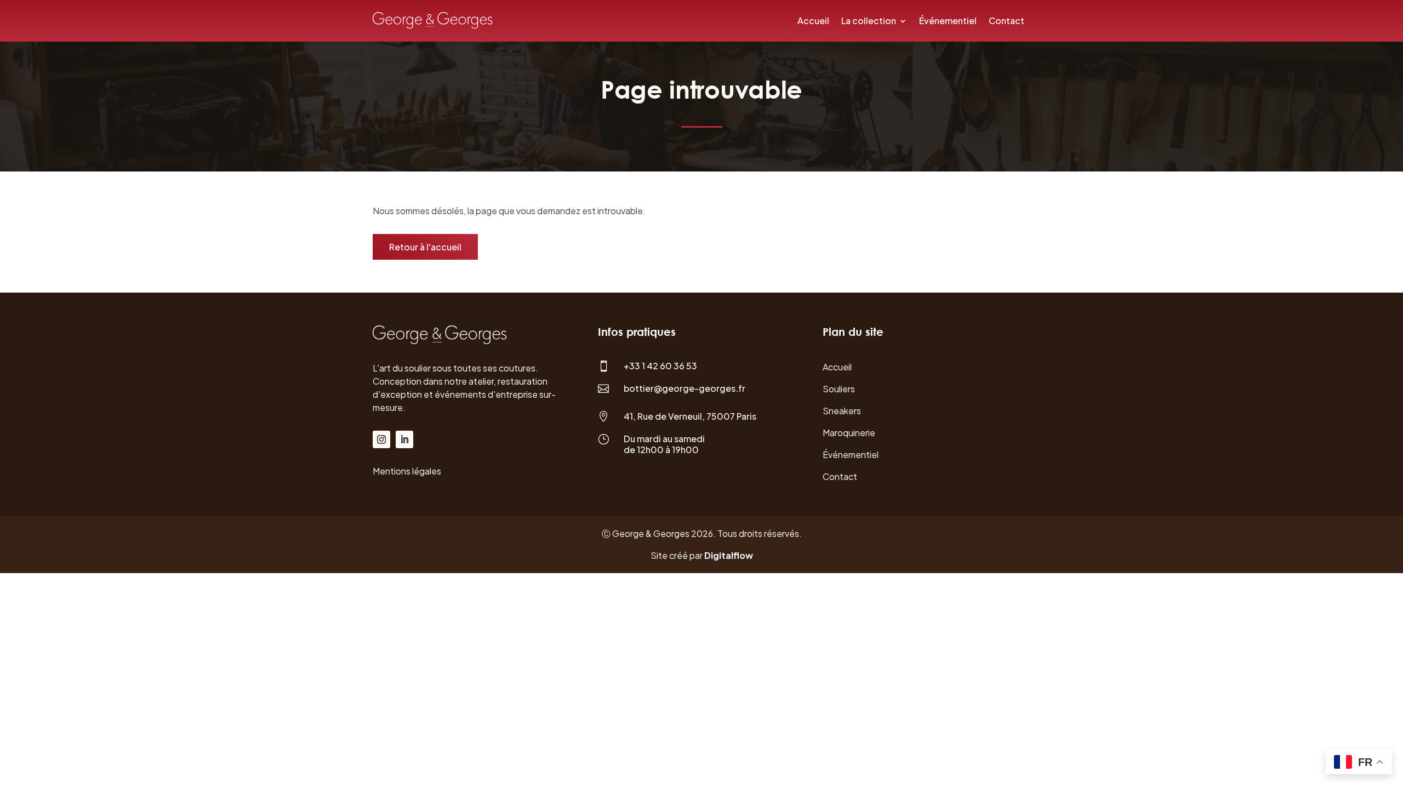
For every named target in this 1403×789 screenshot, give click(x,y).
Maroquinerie (849, 432)
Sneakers (842, 410)
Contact (1006, 20)
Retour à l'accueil (425, 247)
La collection (868, 20)
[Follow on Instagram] (381, 439)
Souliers (839, 389)
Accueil (813, 20)
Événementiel (948, 20)
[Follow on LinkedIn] (404, 439)
